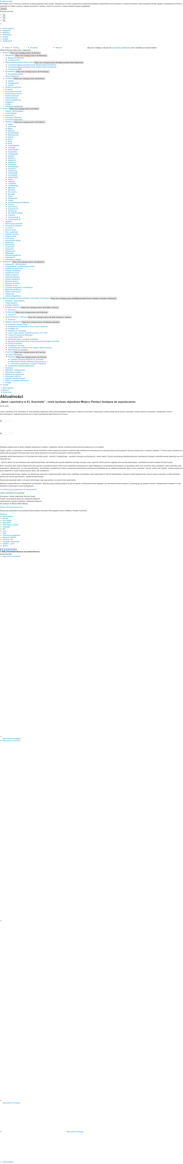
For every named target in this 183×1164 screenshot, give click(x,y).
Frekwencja (9, 294)
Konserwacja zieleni (15, 74)
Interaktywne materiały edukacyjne (21, 365)
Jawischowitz (13, 177)
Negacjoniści (10, 251)
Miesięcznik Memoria (16, 58)
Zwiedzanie (7, 261)
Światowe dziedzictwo (11, 541)
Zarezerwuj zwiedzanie (14, 268)
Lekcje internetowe (15, 354)
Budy (10, 141)
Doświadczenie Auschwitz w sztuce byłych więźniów (28, 326)
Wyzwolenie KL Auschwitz (18, 349)
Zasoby (11, 81)
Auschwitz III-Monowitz (13, 119)
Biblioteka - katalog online (15, 370)
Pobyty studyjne (11, 303)
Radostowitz (12, 198)
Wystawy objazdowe (13, 321)
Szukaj (5, 37)
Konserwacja (10, 71)
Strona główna (8, 28)
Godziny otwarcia (11, 275)
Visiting (16, 47)
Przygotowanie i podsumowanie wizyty (19, 266)
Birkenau (11, 130)
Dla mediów (7, 520)
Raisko (10, 200)
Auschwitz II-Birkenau (13, 117)
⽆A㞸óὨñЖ (7, 41)
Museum (59, 47)
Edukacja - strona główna (14, 300)
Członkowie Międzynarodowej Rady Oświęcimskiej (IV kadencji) (32, 67)
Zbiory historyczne (12, 76)
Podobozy (9, 121)
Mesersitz (11, 187)
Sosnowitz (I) (13, 206)
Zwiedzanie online (12, 272)
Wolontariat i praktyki (13, 372)
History (7, 47)
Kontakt (8, 104)
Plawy (10, 196)
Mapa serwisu (8, 516)
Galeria (10, 85)
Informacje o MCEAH (13, 376)
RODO (5, 546)
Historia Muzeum (11, 98)
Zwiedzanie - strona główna (15, 264)
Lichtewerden (13, 185)
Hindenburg (12, 171)
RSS (4, 533)
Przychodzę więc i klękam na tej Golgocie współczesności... (30, 347)
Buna (10, 143)
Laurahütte (12, 183)
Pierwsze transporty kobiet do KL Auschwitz (27, 359)
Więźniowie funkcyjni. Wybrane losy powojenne (28, 361)
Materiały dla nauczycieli (14, 374)
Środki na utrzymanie (13, 87)
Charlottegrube (13, 145)
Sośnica (11, 204)
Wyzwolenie (10, 244)
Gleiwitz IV (12, 162)
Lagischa (11, 181)
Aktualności (10, 55)
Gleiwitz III (12, 160)
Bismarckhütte (13, 133)
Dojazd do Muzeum (12, 277)
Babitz (10, 128)
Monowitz (11, 190)
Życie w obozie (11, 230)
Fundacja (8, 89)
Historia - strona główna (14, 111)
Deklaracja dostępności (14, 106)
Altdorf (10, 124)
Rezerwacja (7, 34)
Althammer (12, 126)
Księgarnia (7, 30)
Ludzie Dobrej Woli (15, 337)
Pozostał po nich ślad (16, 345)
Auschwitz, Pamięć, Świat (17, 324)
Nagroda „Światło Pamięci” (15, 378)
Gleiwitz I (11, 156)
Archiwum (9, 78)
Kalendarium (10, 257)
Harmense (12, 168)
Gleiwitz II (11, 158)
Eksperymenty (10, 236)
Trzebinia (11, 215)
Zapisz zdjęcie (8, 1162)
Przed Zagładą (11, 113)
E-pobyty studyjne (12, 305)
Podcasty (11, 357)
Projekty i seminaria (13, 307)
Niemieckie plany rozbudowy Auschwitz (23, 339)
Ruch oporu (9, 238)
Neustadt (11, 194)
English (5, 39)
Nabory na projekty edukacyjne (17, 380)
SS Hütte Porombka (15, 213)
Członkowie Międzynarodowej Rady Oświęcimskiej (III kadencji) (32, 65)
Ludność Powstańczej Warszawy (20, 335)
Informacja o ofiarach (13, 259)
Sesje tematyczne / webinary (16, 317)
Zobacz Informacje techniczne (11, 507)
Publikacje (9, 368)
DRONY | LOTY (8, 543)
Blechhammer (13, 135)
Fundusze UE (8, 539)
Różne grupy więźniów (13, 223)
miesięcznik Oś (13, 60)
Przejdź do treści (6, 1)
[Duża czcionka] (5, 24)
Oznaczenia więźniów (13, 225)
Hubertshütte (13, 173)
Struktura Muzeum (12, 95)
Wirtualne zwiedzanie (13, 289)
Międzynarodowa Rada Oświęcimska (19, 62)
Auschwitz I (9, 115)
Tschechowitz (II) (14, 219)
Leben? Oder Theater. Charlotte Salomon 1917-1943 (27, 333)
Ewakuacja (9, 242)
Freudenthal (12, 152)
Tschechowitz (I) (14, 217)
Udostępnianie (13, 83)
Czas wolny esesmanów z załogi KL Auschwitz (28, 363)
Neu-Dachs (12, 192)
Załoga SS (9, 249)
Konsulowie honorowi (13, 91)
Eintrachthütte (13, 149)
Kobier (10, 179)
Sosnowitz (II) (13, 209)
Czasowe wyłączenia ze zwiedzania (19, 287)
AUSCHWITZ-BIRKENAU (121, 48)
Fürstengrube (13, 154)
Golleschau (12, 164)
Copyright (6, 527)
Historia (6, 108)
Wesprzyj (6, 32)
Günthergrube (13, 166)
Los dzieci (9, 227)
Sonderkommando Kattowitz (18, 202)
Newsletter (7, 522)
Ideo (10, 554)
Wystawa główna (11, 281)
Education (34, 47)
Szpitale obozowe (12, 234)
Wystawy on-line (11, 285)
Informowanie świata (13, 240)
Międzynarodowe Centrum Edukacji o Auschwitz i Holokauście (26, 298)
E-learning (9, 352)
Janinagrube (12, 175)
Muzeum (6, 52)
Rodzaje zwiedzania (13, 270)
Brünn (10, 139)
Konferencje (10, 312)
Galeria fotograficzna (13, 100)
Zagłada (8, 221)
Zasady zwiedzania (12, 279)
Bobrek (10, 137)
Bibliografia (9, 253)
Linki (4, 531)
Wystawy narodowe (12, 283)
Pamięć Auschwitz (15, 343)
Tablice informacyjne (13, 291)
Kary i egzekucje (11, 232)
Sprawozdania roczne (13, 93)
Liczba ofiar (9, 246)
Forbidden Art (13, 328)
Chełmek (11, 147)
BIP (4, 529)
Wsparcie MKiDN (9, 537)
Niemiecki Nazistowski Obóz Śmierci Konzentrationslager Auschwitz (33, 341)
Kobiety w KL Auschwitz (17, 330)
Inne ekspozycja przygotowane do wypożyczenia (18, 489)
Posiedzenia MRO (15, 69)
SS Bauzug (12, 211)
